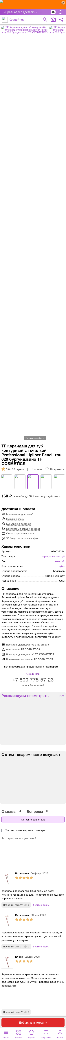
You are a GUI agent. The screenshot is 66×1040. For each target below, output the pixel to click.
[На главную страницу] (4, 19)
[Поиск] (45, 19)
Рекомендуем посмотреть (25, 695)
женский (60, 561)
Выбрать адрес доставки (18, 12)
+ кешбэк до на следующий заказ (37, 496)
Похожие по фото (34, 437)
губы (62, 566)
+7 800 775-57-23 (33, 679)
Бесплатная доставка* (19, 514)
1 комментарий (41, 904)
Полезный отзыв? (16, 904)
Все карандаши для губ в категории (27, 644)
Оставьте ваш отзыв (33, 819)
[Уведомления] (61, 12)
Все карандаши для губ (30, 654)
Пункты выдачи (15, 519)
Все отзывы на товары (29, 659)
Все (62, 696)
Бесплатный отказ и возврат (23, 528)
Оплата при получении (20, 533)
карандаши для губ (53, 556)
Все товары (23, 649)
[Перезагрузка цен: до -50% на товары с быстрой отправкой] (33, 4)
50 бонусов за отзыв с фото (22, 538)
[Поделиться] (61, 19)
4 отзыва (37, 469)
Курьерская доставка (18, 523)
